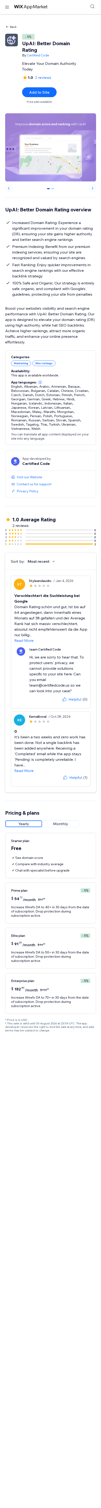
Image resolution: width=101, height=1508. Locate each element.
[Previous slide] (8, 188)
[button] (40, 382)
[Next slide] (92, 188)
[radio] (23, 823)
